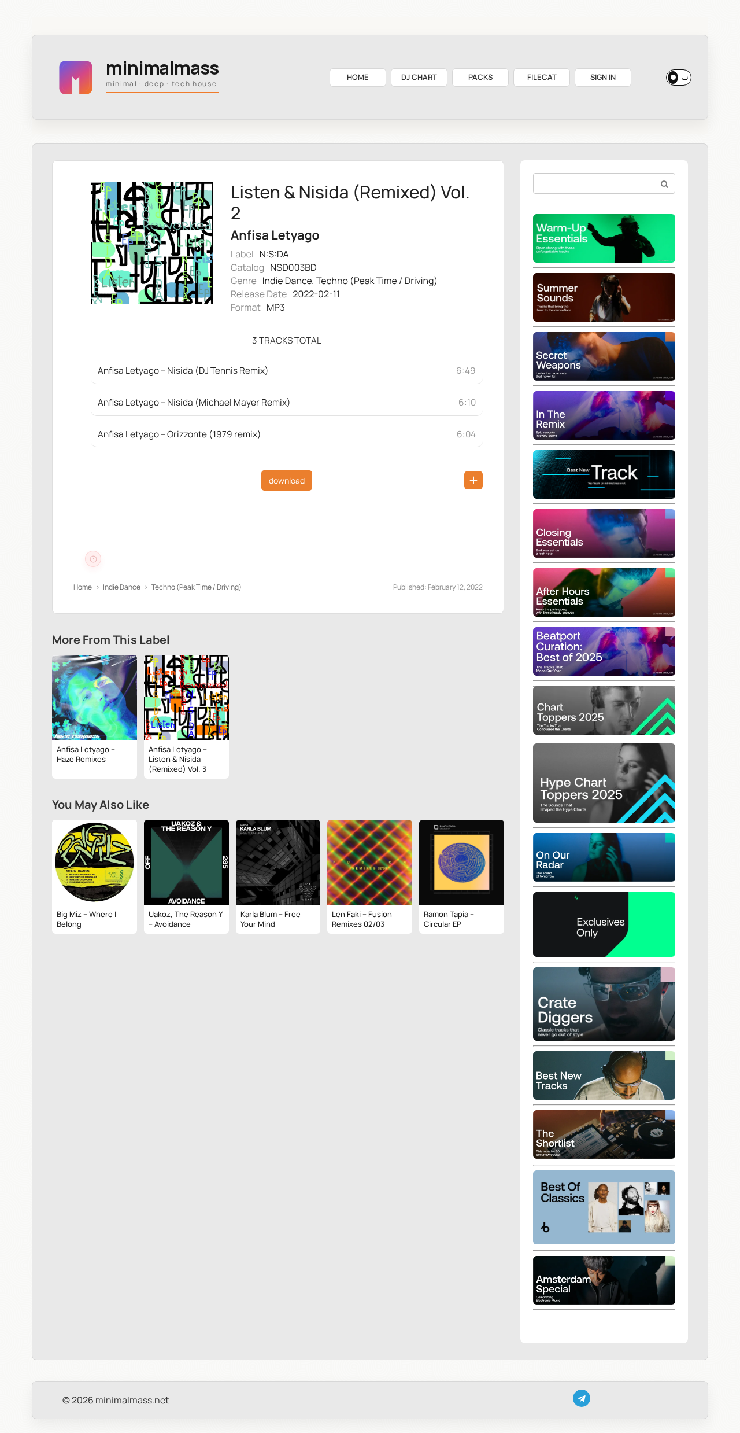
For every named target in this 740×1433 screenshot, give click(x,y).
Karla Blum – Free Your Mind (270, 919)
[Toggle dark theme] (678, 77)
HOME (358, 77)
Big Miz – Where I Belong (86, 919)
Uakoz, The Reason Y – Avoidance (185, 919)
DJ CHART (419, 77)
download (287, 480)
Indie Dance (287, 280)
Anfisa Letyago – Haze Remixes (86, 754)
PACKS (480, 77)
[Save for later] (473, 480)
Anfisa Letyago (275, 235)
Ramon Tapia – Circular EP (449, 919)
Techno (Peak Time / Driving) (377, 280)
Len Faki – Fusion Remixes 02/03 (362, 919)
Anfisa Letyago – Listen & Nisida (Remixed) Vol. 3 (178, 759)
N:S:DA (274, 254)
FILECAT (542, 77)
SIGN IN (603, 77)
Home (82, 587)
